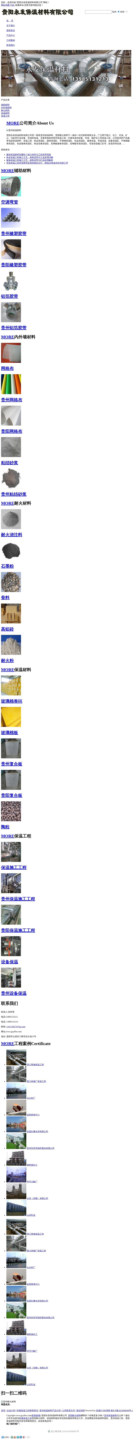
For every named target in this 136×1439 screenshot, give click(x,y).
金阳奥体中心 (33, 1115)
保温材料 (5, 113)
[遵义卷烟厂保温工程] (16, 1081)
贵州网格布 (11, 399)
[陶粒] (11, 820)
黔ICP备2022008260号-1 (122, 1410)
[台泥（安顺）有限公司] (16, 1198)
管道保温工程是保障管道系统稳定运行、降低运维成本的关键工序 (37, 163)
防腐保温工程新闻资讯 (27, 1410)
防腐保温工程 (25, 1418)
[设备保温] (11, 955)
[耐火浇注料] (11, 528)
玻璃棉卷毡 (11, 701)
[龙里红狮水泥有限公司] (16, 1131)
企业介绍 (11, 1410)
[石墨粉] (11, 560)
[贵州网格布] (11, 393)
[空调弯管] (11, 195)
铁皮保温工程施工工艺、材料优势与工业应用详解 (29, 157)
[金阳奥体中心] (16, 1115)
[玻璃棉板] (11, 726)
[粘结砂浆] (11, 456)
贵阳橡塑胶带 (14, 264)
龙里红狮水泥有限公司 (37, 1131)
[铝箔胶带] (11, 290)
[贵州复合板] (11, 757)
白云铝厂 (31, 1098)
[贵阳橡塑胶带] (11, 258)
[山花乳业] (16, 1215)
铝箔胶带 (9, 296)
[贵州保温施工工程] (11, 892)
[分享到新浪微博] (14, 1437)
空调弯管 (9, 202)
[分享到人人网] (20, 1437)
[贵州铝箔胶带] (11, 321)
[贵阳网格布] (11, 425)
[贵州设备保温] (11, 987)
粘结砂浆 (9, 462)
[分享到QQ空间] (11, 1437)
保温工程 (5, 116)
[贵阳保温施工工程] (11, 924)
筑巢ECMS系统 (103, 1410)
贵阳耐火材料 (74, 1415)
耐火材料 (5, 110)
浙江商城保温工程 (35, 1064)
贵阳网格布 (11, 431)
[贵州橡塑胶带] (11, 227)
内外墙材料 (6, 107)
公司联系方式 (68, 1410)
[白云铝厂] (16, 1098)
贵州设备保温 (14, 993)
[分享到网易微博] (23, 1437)
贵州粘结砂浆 (14, 494)
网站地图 (5, 5)
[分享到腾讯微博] (17, 1437)
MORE (13, 123)
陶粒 (5, 826)
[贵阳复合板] (11, 789)
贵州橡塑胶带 (14, 233)
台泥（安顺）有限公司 (37, 1198)
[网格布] (11, 362)
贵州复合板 (11, 764)
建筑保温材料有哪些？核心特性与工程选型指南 (28, 154)
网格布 (7, 368)
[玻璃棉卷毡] (11, 695)
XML (12, 5)
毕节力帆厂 (32, 1182)
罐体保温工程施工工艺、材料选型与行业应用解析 (29, 160)
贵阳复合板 (11, 795)
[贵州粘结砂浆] (11, 488)
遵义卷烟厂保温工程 (36, 1081)
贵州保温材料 (110, 1415)
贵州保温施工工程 (18, 899)
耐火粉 (7, 660)
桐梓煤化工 (32, 1165)
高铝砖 (7, 629)
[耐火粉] (11, 654)
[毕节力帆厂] (16, 1182)
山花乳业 (31, 1215)
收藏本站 (19, 5)
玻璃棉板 (9, 732)
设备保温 (9, 961)
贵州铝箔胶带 (14, 327)
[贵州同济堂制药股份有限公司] (16, 1148)
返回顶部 (80, 1410)
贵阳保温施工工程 (18, 930)
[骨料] (11, 591)
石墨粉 (7, 566)
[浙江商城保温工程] (16, 1064)
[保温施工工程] (11, 861)
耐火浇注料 (11, 534)
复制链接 (36, 1415)
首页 (3, 1410)
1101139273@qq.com (15, 1027)
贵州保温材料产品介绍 (50, 1410)
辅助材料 (5, 105)
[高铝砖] (11, 623)
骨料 (5, 597)
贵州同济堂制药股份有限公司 (40, 1148)
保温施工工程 (14, 867)
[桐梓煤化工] (16, 1165)
